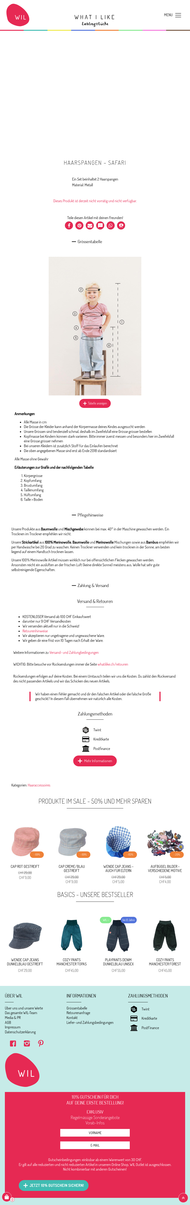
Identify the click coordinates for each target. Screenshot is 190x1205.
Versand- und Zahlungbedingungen (74, 652)
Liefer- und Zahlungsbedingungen (90, 1022)
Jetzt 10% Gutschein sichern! (57, 1185)
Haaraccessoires (39, 785)
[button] (69, 225)
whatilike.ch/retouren (113, 664)
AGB (8, 1022)
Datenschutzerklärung (20, 1032)
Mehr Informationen (98, 760)
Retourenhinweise (35, 631)
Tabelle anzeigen (97, 403)
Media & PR (13, 1017)
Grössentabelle (76, 1008)
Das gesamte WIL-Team (21, 1012)
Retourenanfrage (78, 1012)
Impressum (12, 1027)
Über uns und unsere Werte (24, 1008)
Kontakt (72, 1017)
